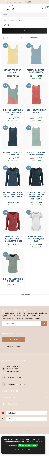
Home (4, 20)
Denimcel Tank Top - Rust (36, 111)
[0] (46, 7)
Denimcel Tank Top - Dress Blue (13, 153)
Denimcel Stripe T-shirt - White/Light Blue (36, 239)
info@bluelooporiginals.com (17, 384)
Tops (20, 20)
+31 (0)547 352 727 (14, 377)
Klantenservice (14, 339)
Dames (12, 20)
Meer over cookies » (23, 450)
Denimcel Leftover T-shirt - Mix (13, 280)
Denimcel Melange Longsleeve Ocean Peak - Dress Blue (13, 194)
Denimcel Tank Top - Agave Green (36, 153)
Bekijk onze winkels (13, 347)
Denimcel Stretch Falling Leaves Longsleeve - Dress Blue (36, 195)
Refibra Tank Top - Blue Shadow (36, 71)
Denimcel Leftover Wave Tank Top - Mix (13, 112)
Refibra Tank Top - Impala (13, 71)
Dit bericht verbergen (27, 445)
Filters (23, 31)
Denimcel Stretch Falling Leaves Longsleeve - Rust (12, 239)
